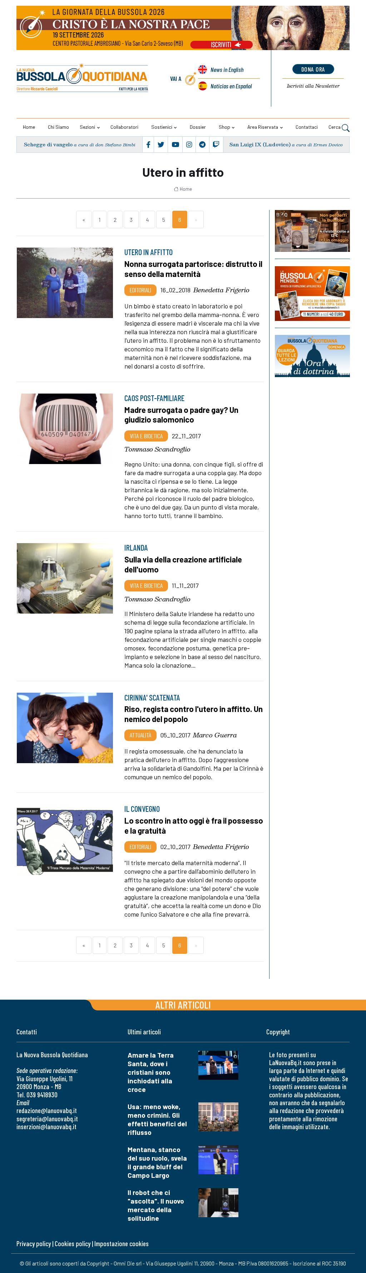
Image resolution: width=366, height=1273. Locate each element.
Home (29, 127)
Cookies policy (72, 1243)
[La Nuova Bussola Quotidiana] (82, 78)
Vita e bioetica (146, 436)
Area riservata (262, 127)
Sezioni (87, 127)
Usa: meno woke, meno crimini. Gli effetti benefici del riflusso (157, 1119)
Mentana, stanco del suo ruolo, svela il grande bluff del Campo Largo (157, 1162)
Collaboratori (124, 127)
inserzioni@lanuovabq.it (46, 1126)
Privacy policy (33, 1243)
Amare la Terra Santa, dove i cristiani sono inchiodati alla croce (151, 1072)
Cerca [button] (335, 127)
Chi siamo (58, 127)
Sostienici (161, 127)
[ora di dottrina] (312, 356)
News (227, 69)
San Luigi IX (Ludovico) (260, 144)
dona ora (313, 69)
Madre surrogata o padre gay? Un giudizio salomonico (181, 414)
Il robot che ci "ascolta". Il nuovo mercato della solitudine (156, 1205)
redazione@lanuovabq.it (46, 1110)
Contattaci (307, 127)
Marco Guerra (215, 735)
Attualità (140, 735)
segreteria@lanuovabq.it (47, 1119)
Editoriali (140, 290)
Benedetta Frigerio (221, 289)
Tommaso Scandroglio (157, 449)
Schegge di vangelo (48, 144)
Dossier (198, 127)
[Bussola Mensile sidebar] (312, 293)
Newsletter (313, 85)
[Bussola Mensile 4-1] (312, 231)
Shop (224, 127)
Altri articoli (183, 1004)
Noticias (231, 86)
